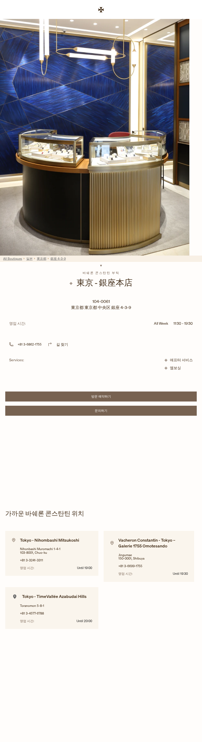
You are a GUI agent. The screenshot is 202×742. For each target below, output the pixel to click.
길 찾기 (62, 344)
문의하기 (116, 411)
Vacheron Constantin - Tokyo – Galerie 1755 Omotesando (146, 543)
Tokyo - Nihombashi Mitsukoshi (49, 540)
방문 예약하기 (114, 397)
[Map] (101, 458)
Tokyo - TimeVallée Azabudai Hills (54, 596)
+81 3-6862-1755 (30, 344)
